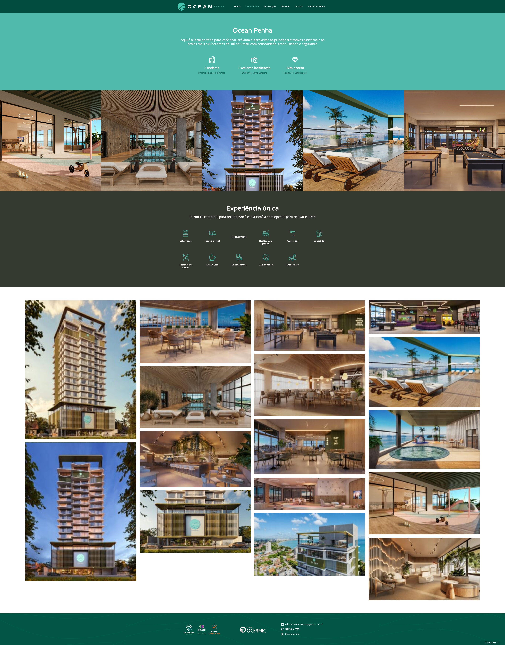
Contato (299, 6)
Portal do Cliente (316, 6)
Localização (270, 6)
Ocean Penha (252, 6)
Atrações (285, 6)
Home (237, 6)
